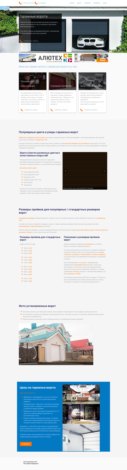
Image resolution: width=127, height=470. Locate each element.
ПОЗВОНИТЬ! (26, 444)
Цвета (79, 3)
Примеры (97, 3)
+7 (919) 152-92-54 (28, 3)
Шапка (72, 3)
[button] (65, 170)
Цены (105, 3)
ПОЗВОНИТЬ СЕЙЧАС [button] (31, 41)
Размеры (87, 3)
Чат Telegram (41, 3)
